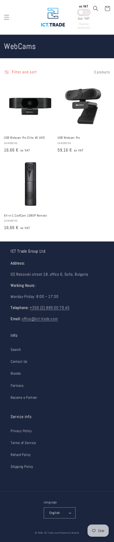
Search (16, 349)
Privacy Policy (21, 430)
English (54, 512)
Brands (16, 373)
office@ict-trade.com (40, 318)
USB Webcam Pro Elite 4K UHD (24, 138)
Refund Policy (21, 454)
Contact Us (19, 361)
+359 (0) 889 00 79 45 (50, 307)
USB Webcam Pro (69, 138)
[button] (6, 17)
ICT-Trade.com (51, 532)
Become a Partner (24, 397)
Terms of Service (23, 442)
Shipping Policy (22, 466)
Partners (17, 385)
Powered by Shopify (69, 532)
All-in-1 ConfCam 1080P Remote (25, 216)
